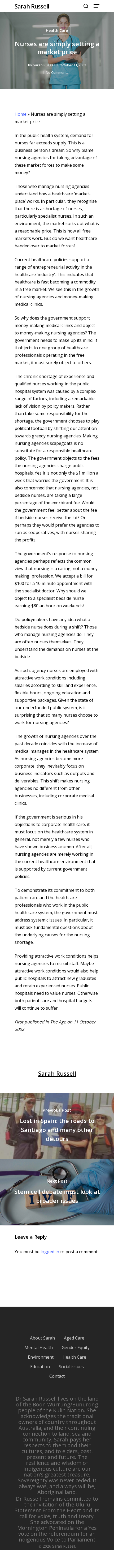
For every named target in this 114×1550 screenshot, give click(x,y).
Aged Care (74, 1338)
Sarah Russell (32, 6)
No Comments (57, 72)
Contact (57, 1376)
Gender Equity (76, 1347)
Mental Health (38, 1347)
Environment (41, 1357)
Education (40, 1367)
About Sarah (42, 1338)
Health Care (57, 30)
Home (21, 114)
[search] (86, 6)
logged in (50, 1252)
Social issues (71, 1367)
